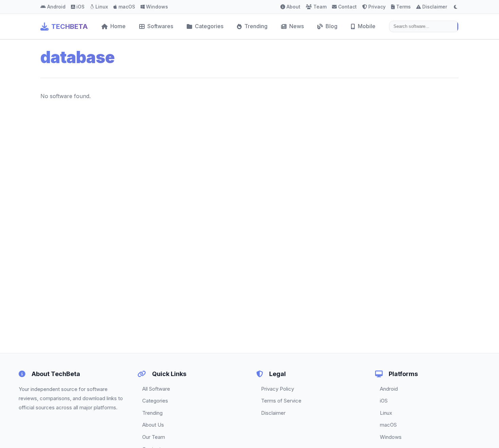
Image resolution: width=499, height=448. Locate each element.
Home (118, 26)
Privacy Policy (277, 389)
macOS (126, 7)
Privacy (377, 7)
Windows (157, 7)
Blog (331, 26)
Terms (403, 7)
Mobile (366, 26)
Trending (255, 26)
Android (56, 7)
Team (320, 7)
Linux (101, 7)
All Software (156, 389)
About (293, 7)
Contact (347, 7)
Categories (209, 26)
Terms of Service (281, 400)
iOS (80, 7)
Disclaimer (434, 7)
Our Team (153, 437)
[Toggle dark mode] (455, 7)
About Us (153, 425)
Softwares (160, 26)
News (296, 26)
